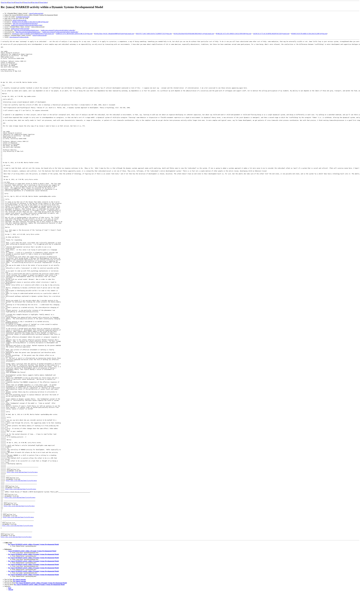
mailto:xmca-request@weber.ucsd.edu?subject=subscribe (58, 30)
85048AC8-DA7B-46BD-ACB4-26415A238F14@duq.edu (30, 22)
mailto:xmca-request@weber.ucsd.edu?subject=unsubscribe (60, 32)
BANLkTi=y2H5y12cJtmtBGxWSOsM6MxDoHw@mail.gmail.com (33, 33)
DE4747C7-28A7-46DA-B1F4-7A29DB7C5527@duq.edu (154, 33)
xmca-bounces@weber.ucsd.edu (18, 37)
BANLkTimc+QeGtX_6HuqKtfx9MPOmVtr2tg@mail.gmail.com (114, 33)
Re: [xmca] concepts (19, 579)
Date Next (11, 2)
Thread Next (27, 2)
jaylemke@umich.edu (22, 17)
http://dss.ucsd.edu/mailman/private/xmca (25, 23)
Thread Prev (18, 2)
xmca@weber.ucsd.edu (36, 13)
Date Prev (4, 2)
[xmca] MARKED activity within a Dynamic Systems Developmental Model (32, 551)
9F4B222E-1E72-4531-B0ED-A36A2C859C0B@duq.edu (233, 33)
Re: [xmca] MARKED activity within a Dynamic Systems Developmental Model (33, 544)
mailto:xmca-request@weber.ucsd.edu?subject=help (26, 25)
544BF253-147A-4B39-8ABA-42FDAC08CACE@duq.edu (74, 33)
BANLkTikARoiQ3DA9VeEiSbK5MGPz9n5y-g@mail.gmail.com (194, 33)
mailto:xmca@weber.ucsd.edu (20, 28)
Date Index (35, 2)
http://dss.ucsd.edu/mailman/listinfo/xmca (26, 30)
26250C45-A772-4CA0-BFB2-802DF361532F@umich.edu (271, 33)
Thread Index (43, 2)
